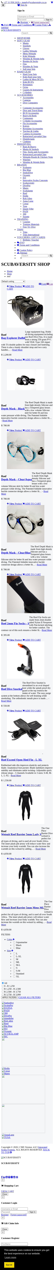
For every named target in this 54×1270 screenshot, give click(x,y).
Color (10, 939)
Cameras (27, 100)
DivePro (26, 185)
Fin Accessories (30, 123)
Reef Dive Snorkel (11, 688)
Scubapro (27, 167)
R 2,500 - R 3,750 (12, 992)
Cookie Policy (41, 25)
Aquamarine (21, 942)
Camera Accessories (32, 134)
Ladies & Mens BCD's (33, 79)
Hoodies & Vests (30, 66)
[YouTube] (7, 1177)
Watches (26, 159)
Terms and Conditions (21, 25)
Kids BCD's (28, 82)
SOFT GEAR (23, 40)
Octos (25, 87)
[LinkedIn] (4, 1177)
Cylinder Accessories (32, 121)
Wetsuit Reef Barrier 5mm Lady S (21, 834)
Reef (25, 193)
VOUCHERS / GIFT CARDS (31, 237)
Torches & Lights (31, 131)
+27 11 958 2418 (12, 2)
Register (24, 22)
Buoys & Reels (30, 115)
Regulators (28, 84)
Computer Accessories (33, 108)
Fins (25, 64)
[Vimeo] (9, 1177)
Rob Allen (27, 198)
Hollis (25, 196)
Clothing (27, 141)
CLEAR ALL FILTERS (29, 997)
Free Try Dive (29, 227)
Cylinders (27, 92)
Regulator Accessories (33, 128)
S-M (18, 971)
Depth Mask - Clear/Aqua (16, 479)
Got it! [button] (9, 1265)
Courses (26, 222)
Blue (18, 948)
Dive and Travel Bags (33, 110)
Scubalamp (28, 190)
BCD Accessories (31, 113)
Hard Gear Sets (30, 74)
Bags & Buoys (29, 146)
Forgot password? (41, 22)
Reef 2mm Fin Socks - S (15, 623)
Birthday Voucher (31, 240)
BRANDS (22, 165)
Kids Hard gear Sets (32, 77)
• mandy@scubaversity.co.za (33, 2)
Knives (26, 126)
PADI (25, 211)
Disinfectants (29, 139)
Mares (25, 188)
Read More (17, 350)
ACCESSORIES (25, 95)
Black (18, 945)
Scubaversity (28, 183)
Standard (20, 973)
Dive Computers (30, 102)
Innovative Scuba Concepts (35, 180)
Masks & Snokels (31, 149)
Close (4, 1194)
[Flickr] (12, 1177)
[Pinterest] (17, 1177)
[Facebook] (1, 1177)
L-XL (18, 956)
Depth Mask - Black (13, 408)
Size (9, 950)
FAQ (6, 25)
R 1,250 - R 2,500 (12, 989)
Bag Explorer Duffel (13, 337)
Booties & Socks (30, 61)
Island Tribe (28, 209)
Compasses (28, 118)
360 (24, 214)
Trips (25, 232)
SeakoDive (28, 172)
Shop (9, 274)
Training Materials (31, 224)
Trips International (31, 234)
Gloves (26, 48)
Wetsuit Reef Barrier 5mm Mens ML (22, 907)
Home (10, 271)
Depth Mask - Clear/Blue (16, 552)
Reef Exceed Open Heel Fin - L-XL (21, 759)
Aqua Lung (28, 201)
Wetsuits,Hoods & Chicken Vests (38, 157)
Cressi (25, 203)
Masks (26, 43)
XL (17, 976)
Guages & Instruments (33, 90)
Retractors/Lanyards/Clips (34, 136)
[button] (43, 284)
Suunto (26, 216)
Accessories (28, 97)
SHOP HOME (23, 38)
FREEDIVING (24, 144)
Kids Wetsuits (29, 56)
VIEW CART (7, 1191)
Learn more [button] (10, 1257)
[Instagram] (14, 1177)
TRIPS (20, 229)
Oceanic (26, 175)
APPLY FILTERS (9, 997)
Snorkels (27, 46)
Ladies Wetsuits (30, 51)
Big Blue (27, 170)
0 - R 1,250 (9, 986)
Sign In (49, 20)
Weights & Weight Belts (34, 162)
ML (18, 962)
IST (24, 178)
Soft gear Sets (29, 69)
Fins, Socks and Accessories (35, 152)
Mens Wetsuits (29, 53)
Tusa (25, 206)
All (5, 983)
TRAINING (22, 219)
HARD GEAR (24, 71)
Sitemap (23, 253)
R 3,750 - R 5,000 (12, 994)
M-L (18, 965)
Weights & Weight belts (33, 59)
